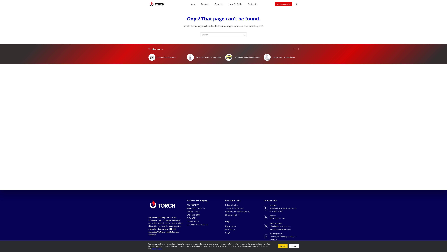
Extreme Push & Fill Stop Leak (208, 57)
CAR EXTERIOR (193, 211)
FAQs (227, 232)
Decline (293, 246)
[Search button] (244, 34)
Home (192, 4)
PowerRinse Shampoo (167, 57)
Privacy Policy (231, 205)
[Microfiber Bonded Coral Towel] (228, 57)
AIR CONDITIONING (196, 208)
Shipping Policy (232, 215)
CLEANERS (191, 218)
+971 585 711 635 (277, 218)
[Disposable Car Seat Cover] (267, 57)
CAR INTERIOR (193, 215)
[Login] (296, 4)
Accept (282, 246)
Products (205, 4)
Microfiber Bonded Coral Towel (247, 57)
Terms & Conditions (234, 208)
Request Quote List (283, 4)
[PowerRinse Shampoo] (151, 57)
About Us (219, 4)
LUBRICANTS (193, 221)
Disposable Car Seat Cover (284, 57)
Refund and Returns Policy (237, 211)
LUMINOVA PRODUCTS (197, 224)
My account (230, 226)
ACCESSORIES (193, 205)
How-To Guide (235, 4)
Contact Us (252, 4)
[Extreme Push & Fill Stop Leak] (190, 57)
